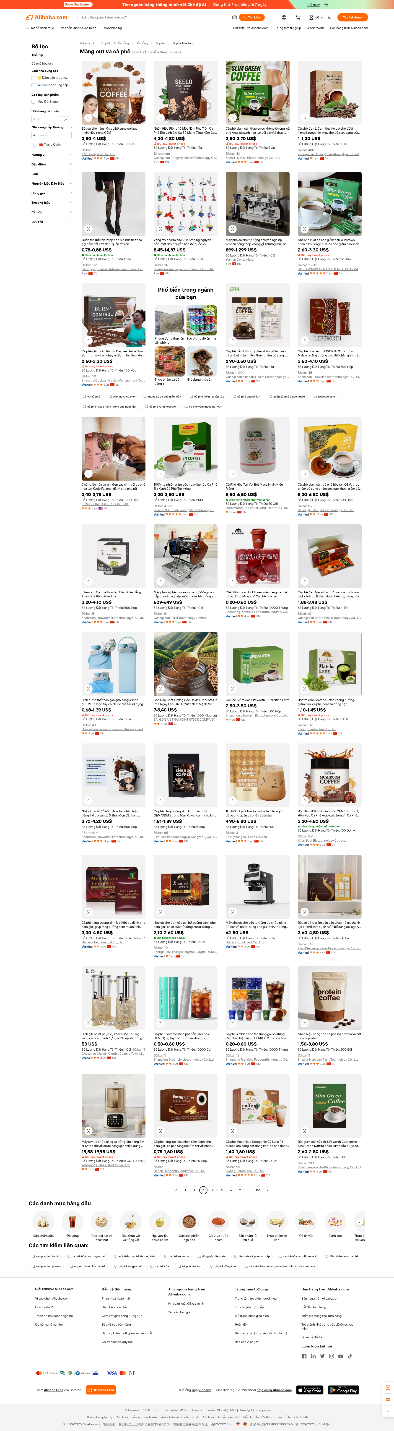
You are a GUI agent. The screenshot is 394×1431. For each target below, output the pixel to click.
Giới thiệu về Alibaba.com (54, 1289)
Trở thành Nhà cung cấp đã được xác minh (327, 1326)
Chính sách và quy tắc (117, 1342)
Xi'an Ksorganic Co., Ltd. (98, 154)
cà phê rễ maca (179, 1256)
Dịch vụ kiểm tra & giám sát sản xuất (127, 1333)
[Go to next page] (267, 1190)
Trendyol (245, 1410)
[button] (234, 17)
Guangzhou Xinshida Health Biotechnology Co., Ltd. (258, 377)
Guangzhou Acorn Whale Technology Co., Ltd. (330, 618)
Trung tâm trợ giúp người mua (256, 1298)
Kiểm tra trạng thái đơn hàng (321, 1316)
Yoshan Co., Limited (240, 259)
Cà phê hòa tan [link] (182, 43)
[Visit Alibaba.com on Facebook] (304, 1356)
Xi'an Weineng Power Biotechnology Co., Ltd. (329, 948)
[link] (388, 1388)
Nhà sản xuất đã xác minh (186, 1303)
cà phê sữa (162, 1266)
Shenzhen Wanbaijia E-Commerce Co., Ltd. (184, 269)
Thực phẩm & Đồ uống (113, 43)
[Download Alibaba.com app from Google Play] (343, 1389)
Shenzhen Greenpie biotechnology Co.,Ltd (184, 1059)
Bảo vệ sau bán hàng (116, 1324)
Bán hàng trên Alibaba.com (320, 1298)
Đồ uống (142, 43)
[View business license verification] (238, 1424)
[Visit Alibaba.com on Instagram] (331, 1356)
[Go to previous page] (176, 1190)
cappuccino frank (47, 1256)
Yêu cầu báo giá (179, 1312)
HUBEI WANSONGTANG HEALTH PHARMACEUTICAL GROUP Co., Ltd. (330, 269)
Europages (263, 1410)
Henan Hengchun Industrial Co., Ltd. (179, 1171)
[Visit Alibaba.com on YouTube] (340, 1356)
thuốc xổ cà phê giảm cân (164, 396)
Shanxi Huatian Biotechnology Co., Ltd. (253, 158)
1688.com (150, 1410)
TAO (233, 1410)
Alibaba (85, 43)
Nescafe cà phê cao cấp (254, 1256)
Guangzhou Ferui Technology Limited (180, 618)
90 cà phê (93, 396)
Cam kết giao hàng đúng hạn (122, 1316)
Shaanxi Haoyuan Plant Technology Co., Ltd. (328, 1059)
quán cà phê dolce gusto (289, 396)
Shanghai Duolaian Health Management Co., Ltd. (113, 380)
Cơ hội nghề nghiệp (49, 1324)
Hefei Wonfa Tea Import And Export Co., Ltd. (257, 508)
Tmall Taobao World (174, 1410)
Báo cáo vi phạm (246, 1342)
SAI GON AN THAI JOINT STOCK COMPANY (184, 719)
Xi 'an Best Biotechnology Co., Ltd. (322, 840)
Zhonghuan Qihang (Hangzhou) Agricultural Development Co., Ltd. (330, 154)
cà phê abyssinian (248, 396)
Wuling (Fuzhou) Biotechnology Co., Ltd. (326, 510)
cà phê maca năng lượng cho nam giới (111, 406)
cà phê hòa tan (191, 1266)
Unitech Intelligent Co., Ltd (245, 942)
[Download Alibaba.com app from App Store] (310, 1389)
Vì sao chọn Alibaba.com (52, 1298)
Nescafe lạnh (326, 396)
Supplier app (201, 1390)
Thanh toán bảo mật (116, 1298)
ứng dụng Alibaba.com (274, 1390)
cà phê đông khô (225, 1266)
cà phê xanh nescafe (162, 406)
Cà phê (160, 43)
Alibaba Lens (53, 1390)
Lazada (197, 1410)
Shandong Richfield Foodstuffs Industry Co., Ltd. (258, 612)
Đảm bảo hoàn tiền (115, 1307)
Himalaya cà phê (124, 396)
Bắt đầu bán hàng (313, 1307)
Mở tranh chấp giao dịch (252, 1316)
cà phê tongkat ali (130, 1266)
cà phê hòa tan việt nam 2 (299, 1256)
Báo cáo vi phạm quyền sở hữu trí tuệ (261, 1333)
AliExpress (132, 1410)
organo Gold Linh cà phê (89, 1266)
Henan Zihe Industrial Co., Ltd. (103, 942)
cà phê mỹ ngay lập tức (209, 396)
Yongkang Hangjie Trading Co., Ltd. (106, 1165)
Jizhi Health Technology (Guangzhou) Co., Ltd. (186, 837)
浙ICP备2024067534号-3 (313, 1424)
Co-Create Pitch (46, 1307)
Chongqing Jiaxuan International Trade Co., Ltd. (113, 269)
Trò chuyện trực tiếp (249, 1307)
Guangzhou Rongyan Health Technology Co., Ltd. (186, 158)
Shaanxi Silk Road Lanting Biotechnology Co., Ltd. (186, 510)
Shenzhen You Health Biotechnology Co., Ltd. (329, 1167)
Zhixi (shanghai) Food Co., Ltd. (246, 837)
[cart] (299, 18)
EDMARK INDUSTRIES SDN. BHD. (105, 504)
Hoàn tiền (242, 1324)
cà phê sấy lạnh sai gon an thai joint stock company (282, 1266)
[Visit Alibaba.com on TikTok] (350, 1356)
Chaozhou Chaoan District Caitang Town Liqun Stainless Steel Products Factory (113, 1053)
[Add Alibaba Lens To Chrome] (101, 1389)
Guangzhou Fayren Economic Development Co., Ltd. (113, 729)
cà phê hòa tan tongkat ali (88, 1256)
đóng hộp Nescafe (214, 1256)
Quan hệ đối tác (312, 1337)
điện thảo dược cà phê (343, 1256)
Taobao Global (216, 1410)
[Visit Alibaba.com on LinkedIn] (313, 1356)
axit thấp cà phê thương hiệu (137, 1256)
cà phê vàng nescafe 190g (205, 406)
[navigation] (51, 617)
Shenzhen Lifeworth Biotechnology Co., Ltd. (329, 377)
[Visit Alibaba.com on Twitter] (322, 1356)
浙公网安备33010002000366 (271, 1424)
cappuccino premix (48, 1266)
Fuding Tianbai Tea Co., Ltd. (317, 729)
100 (258, 1190)
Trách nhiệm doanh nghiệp (54, 1316)
